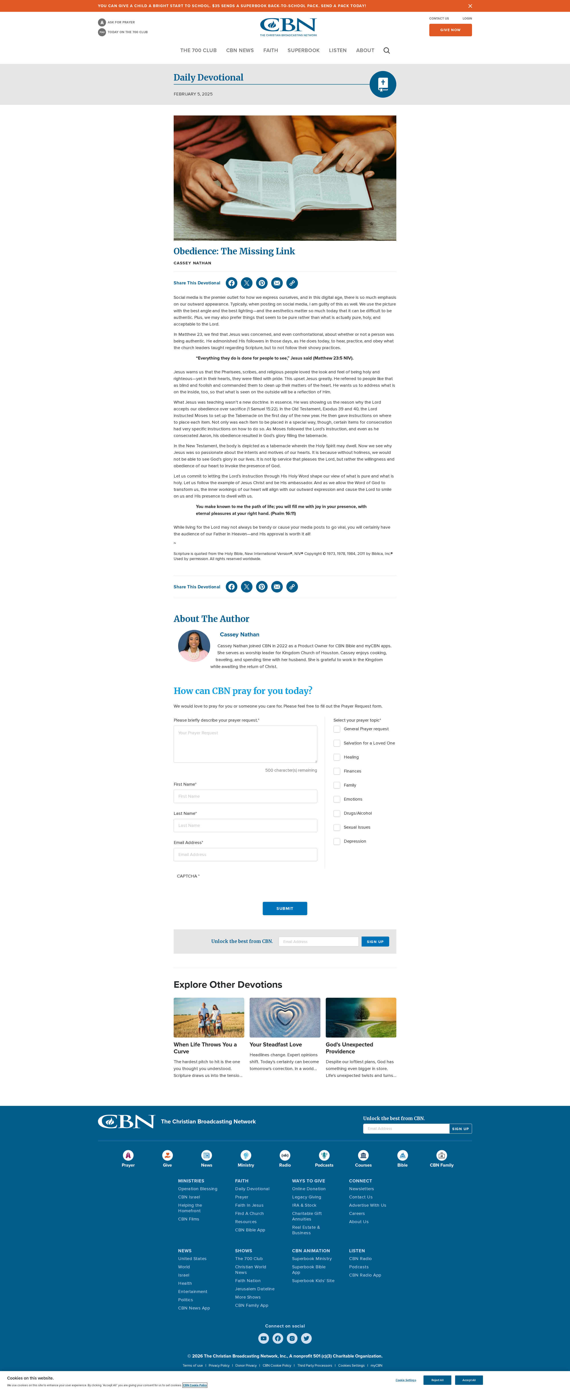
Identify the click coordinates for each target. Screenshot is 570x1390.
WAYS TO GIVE (308, 1181)
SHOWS (243, 1250)
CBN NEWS (240, 50)
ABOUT (365, 50)
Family (350, 785)
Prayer (241, 1197)
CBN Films (189, 1219)
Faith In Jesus (249, 1205)
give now (450, 29)
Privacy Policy (219, 1365)
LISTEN (338, 50)
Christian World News (251, 1269)
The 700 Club (198, 50)
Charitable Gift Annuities (307, 1216)
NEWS (185, 1250)
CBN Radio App (365, 1275)
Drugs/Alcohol (358, 813)
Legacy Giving (307, 1197)
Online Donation (309, 1189)
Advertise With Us (368, 1205)
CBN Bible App (250, 1230)
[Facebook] (231, 283)
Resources (246, 1221)
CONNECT (360, 1181)
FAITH (270, 50)
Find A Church (249, 1213)
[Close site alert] (470, 6)
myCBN (376, 1365)
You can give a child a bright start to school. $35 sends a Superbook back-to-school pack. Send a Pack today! (232, 6)
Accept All (469, 1380)
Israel (183, 1275)
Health (185, 1283)
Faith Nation (248, 1280)
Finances (352, 771)
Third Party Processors (314, 1365)
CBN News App (194, 1308)
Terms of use (193, 1365)
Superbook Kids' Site (313, 1280)
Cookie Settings (406, 1380)
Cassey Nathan (192, 263)
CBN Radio (360, 1258)
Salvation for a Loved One (369, 743)
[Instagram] (292, 1338)
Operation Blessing (198, 1189)
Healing (351, 757)
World (184, 1267)
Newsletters (361, 1189)
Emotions (353, 799)
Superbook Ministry (312, 1258)
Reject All (438, 1380)
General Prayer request (366, 729)
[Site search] (386, 52)
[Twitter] (246, 283)
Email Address (188, 842)
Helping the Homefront (190, 1208)
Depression (355, 841)
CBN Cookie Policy (277, 1365)
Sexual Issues (357, 827)
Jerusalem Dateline (255, 1289)
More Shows (248, 1297)
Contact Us (439, 18)
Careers (357, 1213)
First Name (184, 784)
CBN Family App (251, 1305)
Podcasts (359, 1267)
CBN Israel (189, 1197)
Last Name (184, 813)
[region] (285, 1380)
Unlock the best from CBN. (242, 941)
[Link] (292, 283)
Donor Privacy (246, 1365)
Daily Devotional (252, 1189)
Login (467, 18)
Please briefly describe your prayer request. (216, 720)
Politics (185, 1300)
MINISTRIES (191, 1181)
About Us (359, 1221)
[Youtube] (263, 1338)
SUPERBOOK (304, 50)
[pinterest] (262, 283)
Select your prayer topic (357, 720)
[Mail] (277, 283)
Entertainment (193, 1291)
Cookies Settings (351, 1365)
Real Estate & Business (306, 1230)
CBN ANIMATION (311, 1250)
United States (192, 1258)
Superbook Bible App (309, 1269)
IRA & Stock (304, 1205)
